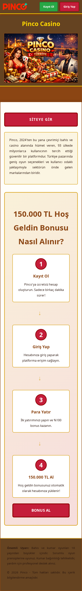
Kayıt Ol (48, 7)
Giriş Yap (69, 7)
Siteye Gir (41, 119)
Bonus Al (41, 510)
